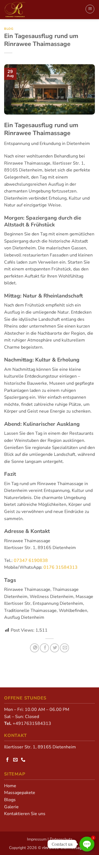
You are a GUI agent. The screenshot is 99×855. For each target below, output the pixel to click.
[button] (90, 9)
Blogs (10, 800)
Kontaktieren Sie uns (24, 814)
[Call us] (23, 759)
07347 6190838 (31, 561)
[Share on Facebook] (44, 647)
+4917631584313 (32, 723)
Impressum (36, 839)
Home (10, 786)
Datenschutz (61, 839)
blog (8, 29)
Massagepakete (19, 793)
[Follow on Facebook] (8, 759)
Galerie (11, 807)
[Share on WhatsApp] (34, 647)
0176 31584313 (60, 567)
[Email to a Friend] (64, 647)
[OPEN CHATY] (86, 844)
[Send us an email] (16, 759)
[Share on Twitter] (54, 647)
